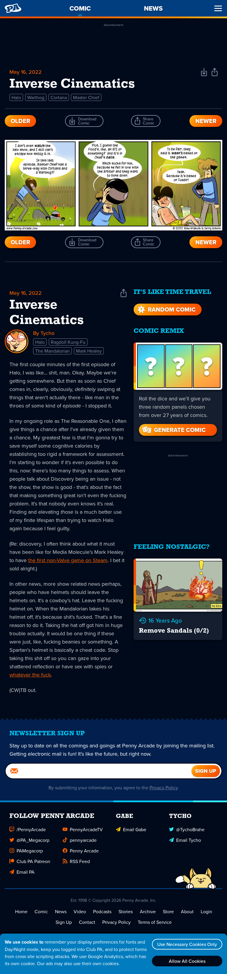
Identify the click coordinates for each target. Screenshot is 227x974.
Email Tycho (188, 840)
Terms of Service (155, 922)
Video (80, 911)
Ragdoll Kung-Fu (68, 342)
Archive (148, 911)
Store (168, 911)
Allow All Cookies (187, 961)
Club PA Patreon (33, 861)
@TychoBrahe (190, 829)
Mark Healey (89, 351)
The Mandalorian (52, 351)
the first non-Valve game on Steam (68, 560)
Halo (16, 97)
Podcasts (102, 911)
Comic (41, 911)
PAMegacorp (30, 850)
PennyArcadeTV (86, 829)
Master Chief (86, 97)
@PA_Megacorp (33, 840)
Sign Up (64, 922)
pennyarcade (83, 840)
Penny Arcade (84, 850)
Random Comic (172, 309)
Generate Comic (180, 429)
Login (206, 911)
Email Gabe (134, 829)
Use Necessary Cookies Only (187, 944)
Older (20, 121)
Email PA (26, 872)
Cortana (59, 97)
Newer (205, 121)
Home (21, 911)
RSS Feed (80, 861)
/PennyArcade (31, 829)
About (187, 911)
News (61, 911)
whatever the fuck (30, 674)
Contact (87, 922)
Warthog (35, 97)
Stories (126, 911)
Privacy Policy (164, 787)
